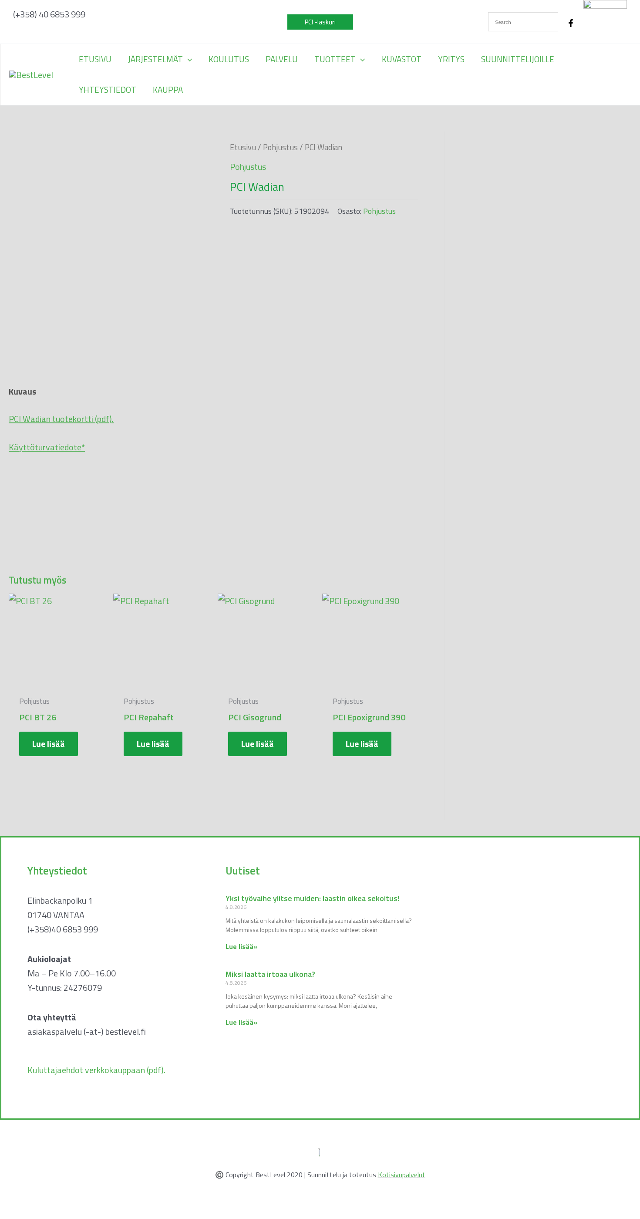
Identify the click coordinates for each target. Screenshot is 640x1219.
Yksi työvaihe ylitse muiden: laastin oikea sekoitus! (312, 898)
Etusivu (243, 147)
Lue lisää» (242, 946)
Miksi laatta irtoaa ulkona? (270, 974)
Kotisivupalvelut (401, 1174)
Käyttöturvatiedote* (47, 447)
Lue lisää (48, 743)
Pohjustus (280, 147)
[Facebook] (571, 23)
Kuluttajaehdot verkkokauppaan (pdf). (96, 1070)
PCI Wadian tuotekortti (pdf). (61, 418)
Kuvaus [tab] (22, 391)
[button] (320, 22)
